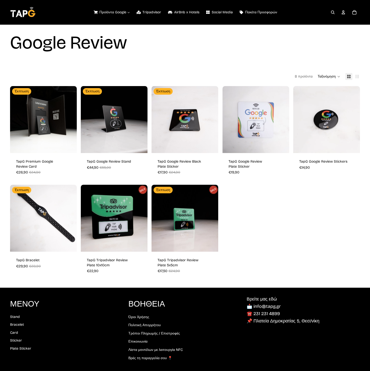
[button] (329, 76)
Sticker (16, 340)
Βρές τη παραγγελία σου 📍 (150, 358)
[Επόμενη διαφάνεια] (69, 119)
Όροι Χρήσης (138, 317)
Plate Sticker (20, 348)
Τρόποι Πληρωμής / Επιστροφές (154, 333)
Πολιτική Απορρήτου (144, 325)
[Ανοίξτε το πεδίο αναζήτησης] (332, 12)
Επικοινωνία (137, 341)
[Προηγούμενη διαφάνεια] (17, 119)
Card (14, 332)
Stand (15, 317)
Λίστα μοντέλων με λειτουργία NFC (155, 350)
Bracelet (17, 324)
